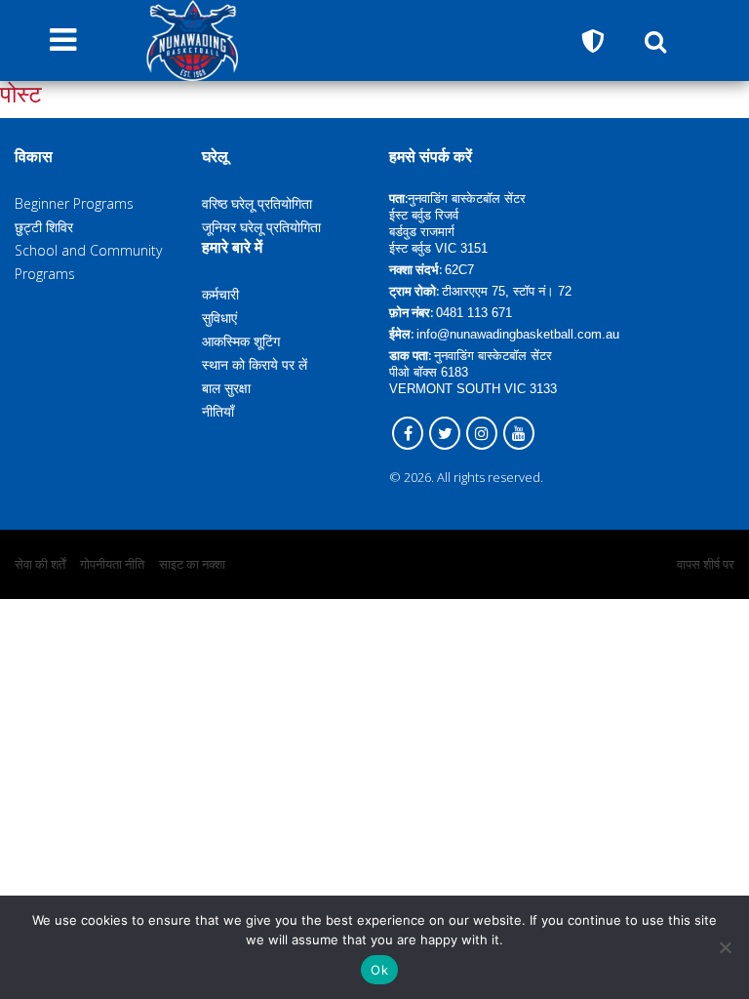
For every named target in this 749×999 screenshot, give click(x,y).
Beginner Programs (74, 203)
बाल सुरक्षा (226, 388)
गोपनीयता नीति (112, 564)
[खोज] (655, 41)
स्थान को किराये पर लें (254, 364)
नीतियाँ (218, 411)
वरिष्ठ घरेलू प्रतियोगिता (257, 203)
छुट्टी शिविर (44, 227)
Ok (379, 970)
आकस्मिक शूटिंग (241, 341)
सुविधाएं (219, 317)
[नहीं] (724, 947)
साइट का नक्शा (192, 564)
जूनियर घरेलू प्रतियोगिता (261, 227)
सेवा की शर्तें (40, 564)
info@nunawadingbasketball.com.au (517, 334)
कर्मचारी (220, 294)
